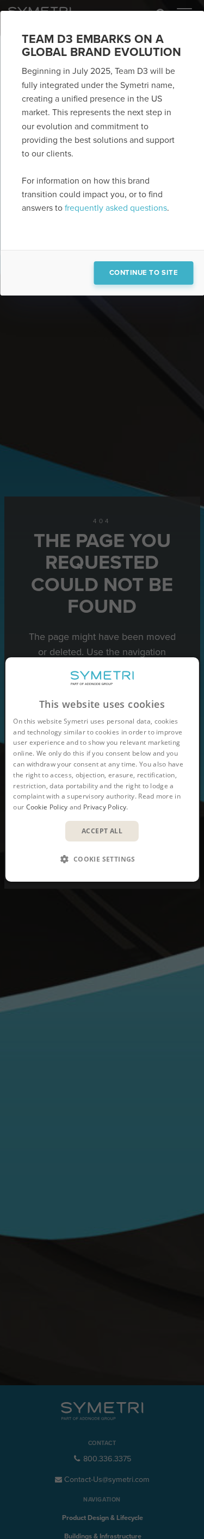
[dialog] (102, 769)
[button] (102, 859)
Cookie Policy (47, 807)
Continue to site (143, 272)
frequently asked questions (116, 208)
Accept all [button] (102, 831)
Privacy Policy (104, 807)
